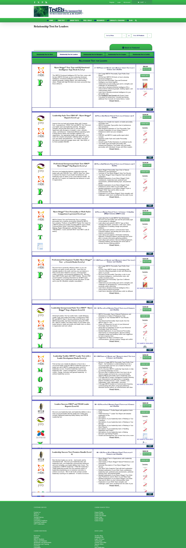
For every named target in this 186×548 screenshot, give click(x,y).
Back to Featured (132, 48)
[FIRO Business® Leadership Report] (145, 420)
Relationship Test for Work (45, 54)
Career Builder (99, 519)
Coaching (37, 546)
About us (36, 514)
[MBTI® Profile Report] (145, 92)
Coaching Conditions (40, 522)
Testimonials (98, 541)
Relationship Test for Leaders (69, 54)
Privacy (36, 515)
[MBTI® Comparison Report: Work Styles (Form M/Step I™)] (145, 228)
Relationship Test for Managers (93, 54)
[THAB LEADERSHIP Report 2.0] (145, 489)
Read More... (115, 101)
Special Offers (99, 544)
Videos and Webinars (40, 541)
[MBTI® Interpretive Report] (145, 131)
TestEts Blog (99, 536)
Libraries (36, 537)
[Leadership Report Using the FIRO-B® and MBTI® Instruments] (145, 138)
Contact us (37, 512)
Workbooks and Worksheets (42, 542)
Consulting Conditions (40, 520)
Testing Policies (39, 517)
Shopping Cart (99, 537)
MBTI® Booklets (39, 539)
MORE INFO (145, 75)
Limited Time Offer (100, 542)
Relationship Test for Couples (117, 54)
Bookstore (37, 536)
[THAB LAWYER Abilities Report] (145, 427)
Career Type (98, 517)
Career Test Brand (100, 515)
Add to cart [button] (147, 69)
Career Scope (99, 520)
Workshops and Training (41, 544)
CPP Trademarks (39, 524)
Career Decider (99, 514)
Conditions (37, 519)
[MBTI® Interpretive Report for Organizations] (145, 179)
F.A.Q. (97, 546)
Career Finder (99, 512)
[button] (136, 20)
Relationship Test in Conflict (141, 54)
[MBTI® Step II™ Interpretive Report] (145, 324)
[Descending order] (129, 35)
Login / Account (99, 539)
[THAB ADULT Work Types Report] (145, 482)
